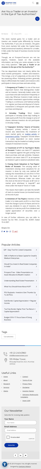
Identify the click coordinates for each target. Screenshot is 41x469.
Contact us (37, 19)
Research (6, 384)
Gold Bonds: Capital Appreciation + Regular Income (20, 302)
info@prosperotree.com (18, 355)
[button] (33, 3)
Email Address (10, 427)
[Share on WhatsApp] (10, 231)
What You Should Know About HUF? (17, 286)
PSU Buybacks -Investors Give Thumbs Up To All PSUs (20, 293)
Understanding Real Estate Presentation (19, 281)
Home (5, 377)
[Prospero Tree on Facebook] (15, 455)
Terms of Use (27, 380)
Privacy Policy (27, 384)
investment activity (12, 136)
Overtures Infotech (25, 466)
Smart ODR (26, 401)
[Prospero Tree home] (8, 3)
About (5, 380)
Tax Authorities (8, 337)
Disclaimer (26, 387)
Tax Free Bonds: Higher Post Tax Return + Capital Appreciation (20, 310)
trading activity (31, 134)
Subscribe (11, 445)
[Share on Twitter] (4, 231)
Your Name (9, 419)
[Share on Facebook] (1, 231)
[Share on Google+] (7, 231)
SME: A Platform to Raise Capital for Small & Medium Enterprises (20, 257)
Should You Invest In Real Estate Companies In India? (20, 265)
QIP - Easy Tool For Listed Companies (18, 250)
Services (6, 387)
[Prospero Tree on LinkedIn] (20, 455)
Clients (5, 391)
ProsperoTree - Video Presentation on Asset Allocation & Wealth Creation (18, 273)
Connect (25, 377)
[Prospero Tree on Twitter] (25, 455)
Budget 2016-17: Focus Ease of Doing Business (18, 318)
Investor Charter (28, 391)
